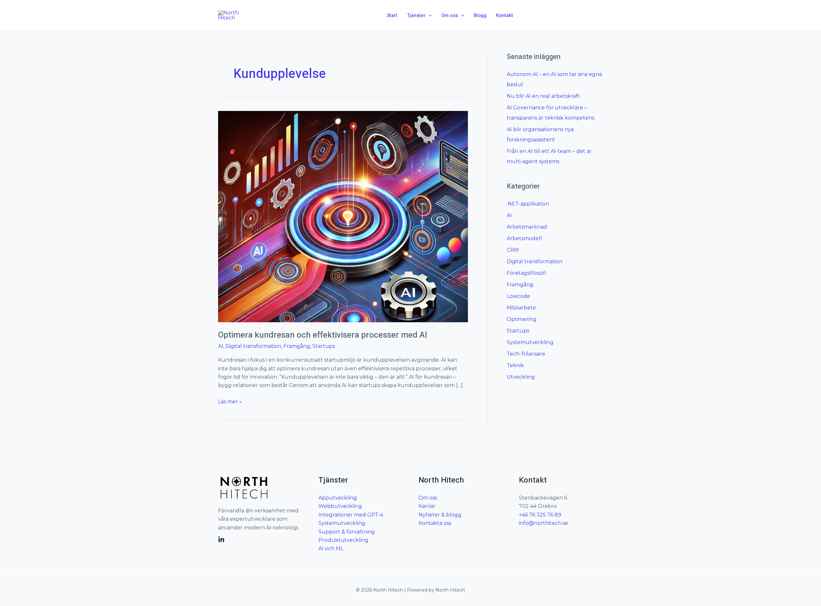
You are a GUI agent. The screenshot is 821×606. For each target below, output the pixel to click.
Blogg (480, 15)
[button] (429, 15)
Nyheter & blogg (440, 515)
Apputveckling (337, 498)
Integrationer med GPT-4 (350, 515)
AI (220, 346)
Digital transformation (253, 346)
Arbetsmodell (524, 238)
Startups (323, 346)
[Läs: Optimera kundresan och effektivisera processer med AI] (343, 216)
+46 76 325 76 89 (540, 515)
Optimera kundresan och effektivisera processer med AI (322, 335)
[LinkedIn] (221, 539)
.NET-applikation (528, 204)
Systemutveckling (530, 342)
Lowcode (518, 296)
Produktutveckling (343, 540)
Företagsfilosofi (526, 273)
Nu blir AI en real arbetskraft (543, 96)
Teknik (515, 365)
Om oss (449, 15)
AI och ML (330, 548)
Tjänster (416, 15)
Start (392, 15)
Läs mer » (230, 401)
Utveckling (521, 377)
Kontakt (504, 15)
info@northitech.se (543, 523)
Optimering (522, 319)
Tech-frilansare (526, 354)
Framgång (297, 346)
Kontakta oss (435, 523)
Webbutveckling (340, 506)
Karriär (427, 506)
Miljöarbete (521, 308)
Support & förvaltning (346, 532)
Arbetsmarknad (527, 227)
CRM (513, 250)
